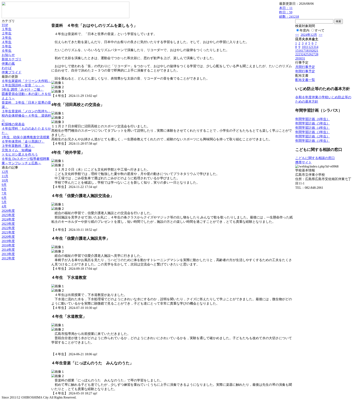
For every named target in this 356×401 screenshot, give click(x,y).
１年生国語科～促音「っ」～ (23, 85)
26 (310, 54)
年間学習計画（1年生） (312, 140)
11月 (5, 176)
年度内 (304, 30)
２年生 (7, 33)
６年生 (7, 50)
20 (313, 50)
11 (306, 47)
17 (303, 50)
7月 (4, 193)
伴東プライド (11, 72)
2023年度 (8, 223)
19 (310, 50)
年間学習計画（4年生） (312, 127)
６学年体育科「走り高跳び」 (23, 141)
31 (303, 58)
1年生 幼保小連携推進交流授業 (25, 137)
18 (306, 50)
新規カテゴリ (11, 59)
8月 (4, 189)
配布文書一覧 (305, 80)
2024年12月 (309, 34)
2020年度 (8, 236)
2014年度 (8, 249)
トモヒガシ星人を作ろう (20, 154)
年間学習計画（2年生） (312, 136)
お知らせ (8, 55)
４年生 (7, 42)
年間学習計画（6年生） (312, 119)
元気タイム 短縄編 (16, 150)
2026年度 (8, 210)
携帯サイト (303, 162)
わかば (7, 68)
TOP (5, 25)
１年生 (7, 29)
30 (300, 58)
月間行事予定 (305, 67)
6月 (4, 197)
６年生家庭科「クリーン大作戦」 (26, 81)
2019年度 (8, 241)
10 (303, 47)
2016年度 (8, 245)
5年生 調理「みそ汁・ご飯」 (23, 89)
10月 (5, 180)
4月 (4, 206)
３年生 (7, 37)
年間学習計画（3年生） (312, 132)
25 (306, 54)
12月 (5, 172)
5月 (4, 202)
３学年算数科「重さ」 (18, 146)
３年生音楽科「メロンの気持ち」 (26, 111)
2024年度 (8, 219)
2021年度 (8, 232)
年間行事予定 (305, 71)
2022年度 (8, 228)
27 (313, 54)
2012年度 (8, 258)
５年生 (7, 46)
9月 (4, 184)
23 (300, 54)
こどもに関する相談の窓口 (315, 158)
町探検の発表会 (13, 124)
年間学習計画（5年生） (312, 123)
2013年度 (8, 254)
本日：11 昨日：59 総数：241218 (289, 12)
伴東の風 (8, 63)
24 (303, 54)
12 (310, 47)
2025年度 (8, 215)
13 (313, 47)
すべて (319, 30)
